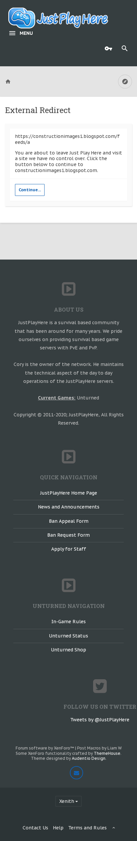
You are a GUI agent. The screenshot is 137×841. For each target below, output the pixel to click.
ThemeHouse (107, 753)
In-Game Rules (69, 622)
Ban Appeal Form (68, 521)
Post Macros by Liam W (99, 748)
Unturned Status (68, 636)
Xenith (66, 801)
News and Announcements (68, 507)
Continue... (30, 190)
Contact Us (35, 828)
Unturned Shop (68, 650)
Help (58, 828)
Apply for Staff (68, 549)
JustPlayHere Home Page (68, 493)
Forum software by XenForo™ (45, 748)
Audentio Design (88, 758)
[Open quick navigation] (125, 82)
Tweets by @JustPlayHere (99, 720)
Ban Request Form (68, 535)
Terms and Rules (87, 828)
